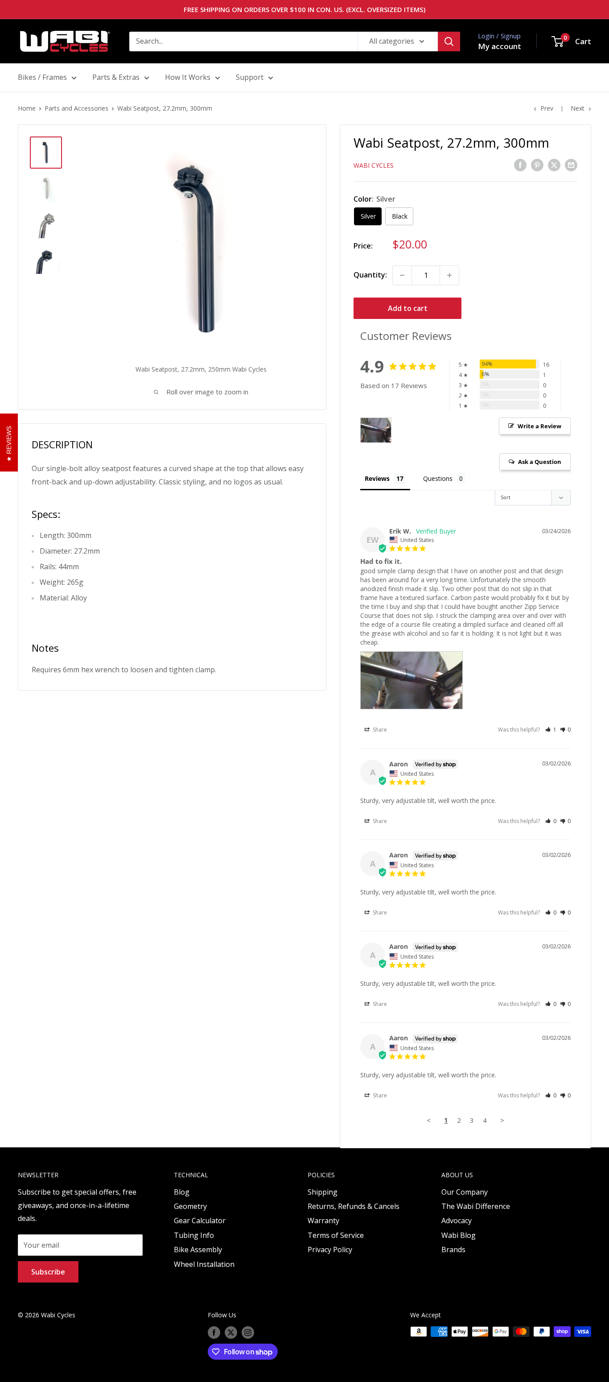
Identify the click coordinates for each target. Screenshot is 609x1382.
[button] (551, 729)
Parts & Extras (116, 77)
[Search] (449, 41)
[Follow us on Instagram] (248, 1332)
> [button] (502, 1120)
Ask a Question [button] (539, 462)
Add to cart (408, 308)
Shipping (322, 1192)
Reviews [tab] (377, 478)
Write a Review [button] (539, 426)
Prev (546, 108)
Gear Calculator (200, 1220)
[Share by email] (571, 164)
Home (27, 108)
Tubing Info (194, 1235)
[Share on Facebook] (520, 164)
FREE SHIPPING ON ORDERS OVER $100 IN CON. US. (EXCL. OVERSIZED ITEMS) (304, 9)
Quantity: (370, 275)
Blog (181, 1192)
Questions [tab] (438, 478)
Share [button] (379, 729)
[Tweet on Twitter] (554, 164)
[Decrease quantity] (402, 275)
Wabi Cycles (374, 165)
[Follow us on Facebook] (214, 1332)
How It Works (187, 77)
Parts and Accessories (76, 108)
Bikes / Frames (42, 77)
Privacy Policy (330, 1249)
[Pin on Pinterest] (537, 164)
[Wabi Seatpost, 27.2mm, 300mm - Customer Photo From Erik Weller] (376, 430)
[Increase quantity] (449, 275)
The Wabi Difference (475, 1206)
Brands (453, 1249)
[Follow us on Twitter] (231, 1332)
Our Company (464, 1192)
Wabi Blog (458, 1235)
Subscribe (48, 1272)
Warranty (323, 1220)
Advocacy (456, 1220)
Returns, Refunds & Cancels (353, 1206)
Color (374, 199)
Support (249, 77)
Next (577, 108)
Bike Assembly (198, 1249)
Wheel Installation (204, 1264)
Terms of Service (336, 1235)
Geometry (190, 1206)
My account (499, 46)
